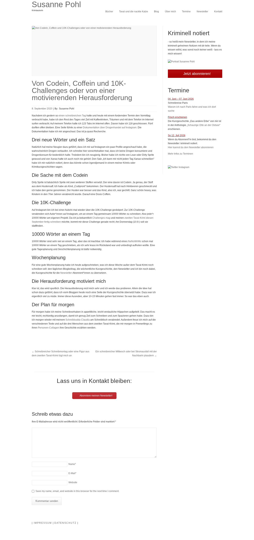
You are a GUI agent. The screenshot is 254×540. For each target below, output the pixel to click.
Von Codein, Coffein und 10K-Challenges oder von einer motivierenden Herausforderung (82, 90)
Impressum (43, 523)
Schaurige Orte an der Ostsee (203, 125)
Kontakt (218, 11)
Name (72, 464)
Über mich (170, 11)
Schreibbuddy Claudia (77, 319)
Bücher (109, 11)
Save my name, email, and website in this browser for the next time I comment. (77, 491)
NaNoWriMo (134, 241)
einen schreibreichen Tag (72, 115)
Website (72, 482)
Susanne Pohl (56, 4)
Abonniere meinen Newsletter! (95, 395)
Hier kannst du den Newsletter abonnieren (191, 147)
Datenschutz (65, 523)
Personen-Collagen (48, 327)
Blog (156, 11)
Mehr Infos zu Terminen (180, 153)
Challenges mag (101, 217)
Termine (186, 11)
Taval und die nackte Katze (133, 11)
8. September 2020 (42, 108)
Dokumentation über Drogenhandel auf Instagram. (110, 127)
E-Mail (72, 473)
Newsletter (202, 11)
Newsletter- (66, 272)
